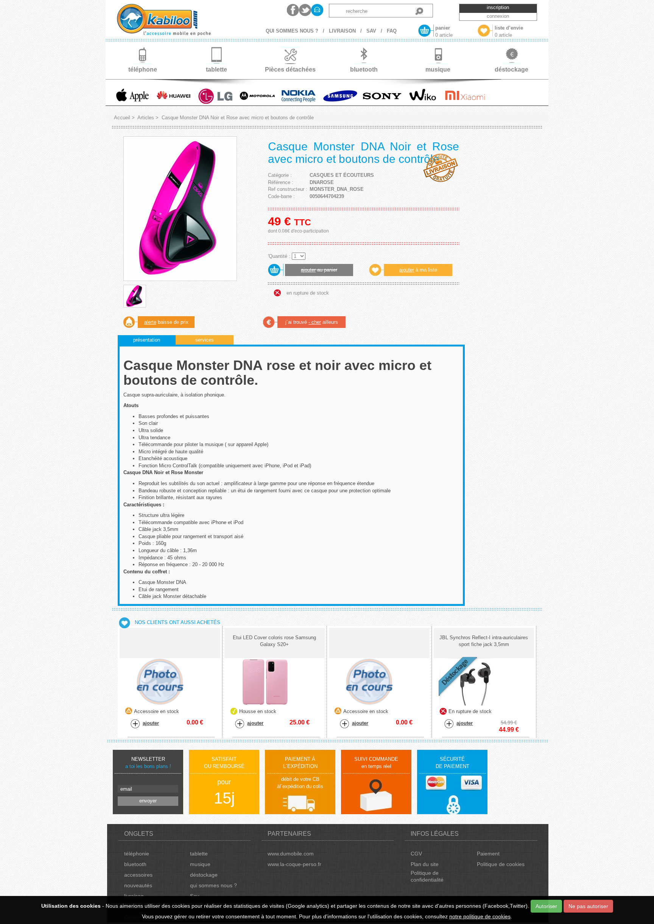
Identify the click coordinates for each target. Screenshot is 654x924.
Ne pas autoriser (588, 906)
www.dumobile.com (291, 854)
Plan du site (425, 864)
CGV (416, 854)
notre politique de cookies (480, 916)
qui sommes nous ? (213, 885)
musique (200, 864)
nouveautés (138, 885)
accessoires (138, 875)
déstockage (204, 875)
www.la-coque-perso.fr (294, 864)
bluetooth (135, 864)
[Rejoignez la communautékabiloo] (293, 10)
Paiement (488, 854)
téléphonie (136, 854)
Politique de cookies (501, 864)
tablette (199, 854)
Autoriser (546, 906)
